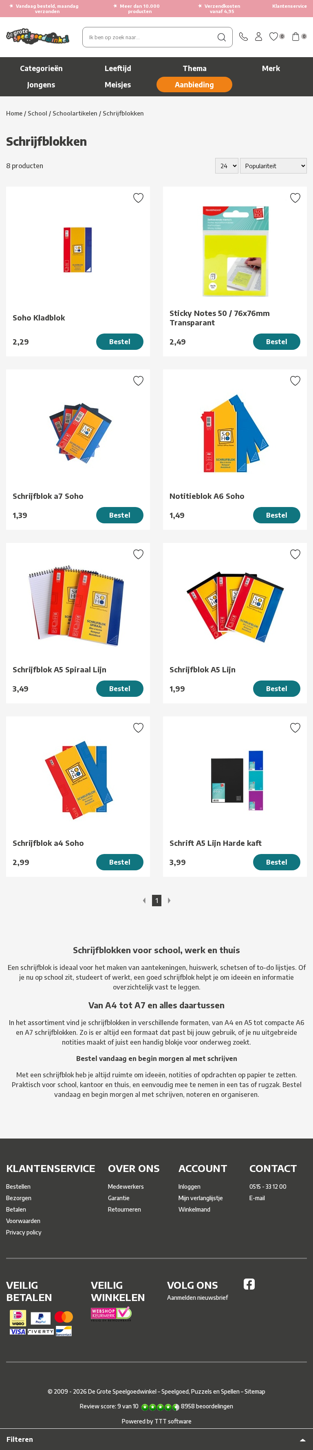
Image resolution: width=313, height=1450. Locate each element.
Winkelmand (194, 1209)
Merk (271, 68)
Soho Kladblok (39, 317)
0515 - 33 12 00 (268, 1186)
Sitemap (255, 1391)
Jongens (41, 84)
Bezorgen (18, 1197)
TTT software (173, 1421)
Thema (195, 68)
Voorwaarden (23, 1220)
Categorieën (41, 68)
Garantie (119, 1197)
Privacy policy (24, 1232)
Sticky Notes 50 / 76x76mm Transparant (220, 317)
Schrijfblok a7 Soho (48, 495)
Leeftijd (118, 68)
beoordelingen (207, 1406)
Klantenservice (289, 6)
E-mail (257, 1197)
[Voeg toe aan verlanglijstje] (138, 199)
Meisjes (118, 84)
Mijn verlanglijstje (201, 1197)
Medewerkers (126, 1186)
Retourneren (124, 1209)
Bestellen (18, 1186)
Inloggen (190, 1186)
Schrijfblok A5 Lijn (203, 669)
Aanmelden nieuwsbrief (197, 1297)
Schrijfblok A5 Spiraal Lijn (59, 669)
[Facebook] (249, 1287)
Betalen (16, 1209)
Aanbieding (194, 84)
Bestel (119, 342)
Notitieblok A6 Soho (207, 495)
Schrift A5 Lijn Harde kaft (216, 842)
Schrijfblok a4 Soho (48, 842)
